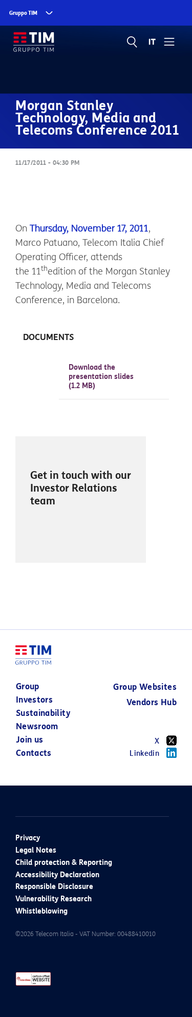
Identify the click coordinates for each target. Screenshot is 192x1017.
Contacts (34, 753)
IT (152, 42)
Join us (29, 740)
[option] (80, 499)
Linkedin (144, 753)
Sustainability (43, 713)
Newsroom (37, 726)
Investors (34, 700)
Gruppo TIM (23, 13)
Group (27, 686)
